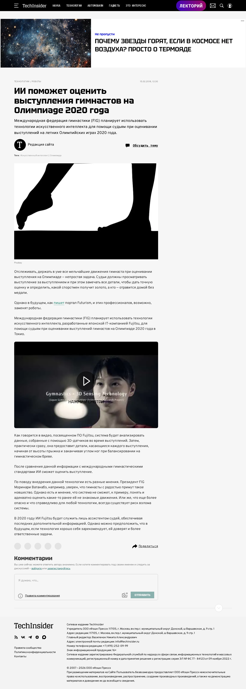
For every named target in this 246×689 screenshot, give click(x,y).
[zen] (37, 637)
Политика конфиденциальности (35, 652)
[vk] (23, 637)
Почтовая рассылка (213, 6)
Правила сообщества (27, 648)
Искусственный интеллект (34, 155)
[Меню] (16, 6)
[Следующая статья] (123, 608)
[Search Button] (222, 6)
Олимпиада (55, 155)
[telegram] (30, 637)
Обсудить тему (145, 145)
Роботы (36, 81)
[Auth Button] (230, 6)
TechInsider (34, 5)
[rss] (16, 637)
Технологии (22, 81)
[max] (44, 637)
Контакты (20, 656)
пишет (59, 303)
